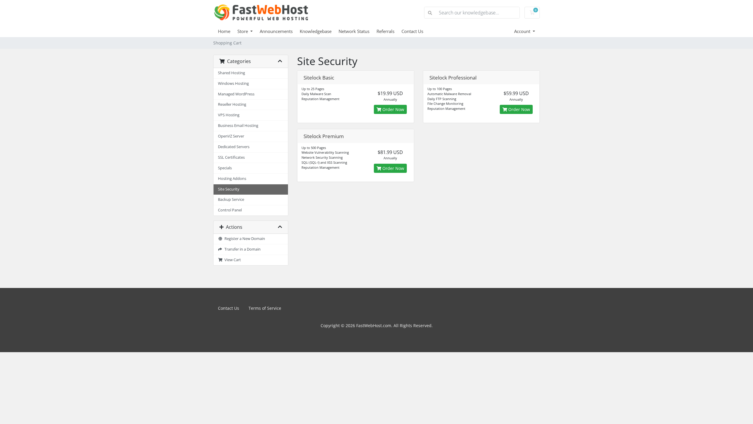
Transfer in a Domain (242, 249)
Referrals (385, 31)
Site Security (228, 189)
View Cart (232, 259)
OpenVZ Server (231, 136)
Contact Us (412, 31)
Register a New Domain (244, 238)
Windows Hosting (233, 83)
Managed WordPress (236, 94)
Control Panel (230, 210)
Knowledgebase (315, 31)
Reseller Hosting (232, 104)
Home (224, 31)
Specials (225, 167)
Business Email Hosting (238, 125)
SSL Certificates (231, 157)
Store (243, 31)
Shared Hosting (231, 72)
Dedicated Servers (233, 146)
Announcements (276, 31)
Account (523, 31)
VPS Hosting (228, 114)
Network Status (354, 31)
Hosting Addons (232, 178)
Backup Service (231, 199)
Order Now (392, 109)
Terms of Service (265, 308)
